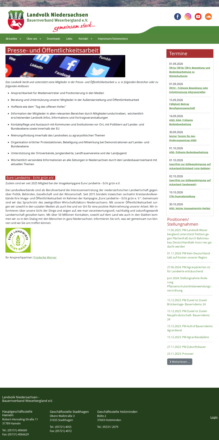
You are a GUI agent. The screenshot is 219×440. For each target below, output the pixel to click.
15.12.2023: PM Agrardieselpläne (188, 337)
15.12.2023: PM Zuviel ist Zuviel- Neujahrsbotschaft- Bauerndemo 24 (188, 315)
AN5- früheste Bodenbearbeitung (188, 152)
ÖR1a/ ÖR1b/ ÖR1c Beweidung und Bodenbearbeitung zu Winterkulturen (189, 72)
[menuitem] (13, 39)
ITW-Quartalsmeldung (182, 196)
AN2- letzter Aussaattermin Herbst (189, 208)
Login (214, 417)
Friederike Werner (45, 257)
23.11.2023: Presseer (180, 354)
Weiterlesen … (180, 362)
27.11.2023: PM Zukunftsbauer (186, 347)
